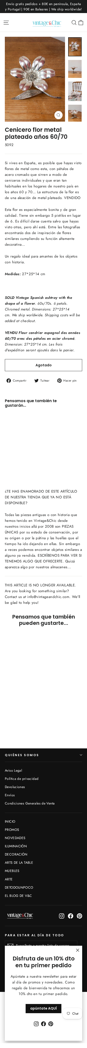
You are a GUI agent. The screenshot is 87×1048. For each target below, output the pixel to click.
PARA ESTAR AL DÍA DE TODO (34, 935)
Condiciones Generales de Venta (30, 803)
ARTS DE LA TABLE (19, 862)
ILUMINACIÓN (16, 846)
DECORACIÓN (16, 854)
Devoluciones (15, 786)
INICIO (10, 821)
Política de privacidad (21, 778)
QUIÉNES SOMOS (22, 755)
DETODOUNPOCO (19, 887)
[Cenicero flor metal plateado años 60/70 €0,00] (18, 434)
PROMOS (12, 829)
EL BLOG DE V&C (18, 895)
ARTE (9, 879)
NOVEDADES (15, 837)
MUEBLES (12, 870)
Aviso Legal (13, 770)
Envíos (10, 795)
